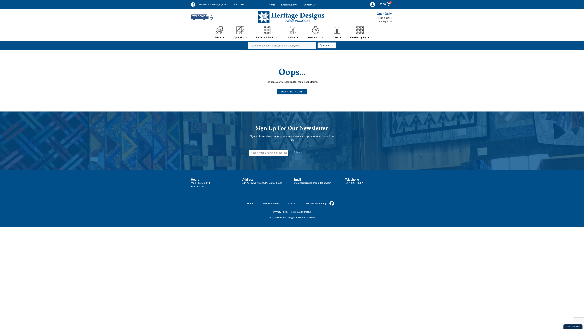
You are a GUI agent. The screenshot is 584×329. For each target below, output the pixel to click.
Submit (297, 152)
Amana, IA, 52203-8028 (269, 182)
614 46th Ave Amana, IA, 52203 (213, 4)
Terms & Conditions (300, 211)
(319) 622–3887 (238, 4)
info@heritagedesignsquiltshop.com (312, 182)
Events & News (289, 4)
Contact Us (310, 4)
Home (272, 4)
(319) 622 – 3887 (354, 182)
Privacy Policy (280, 211)
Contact (292, 203)
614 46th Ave (249, 182)
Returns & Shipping (316, 203)
